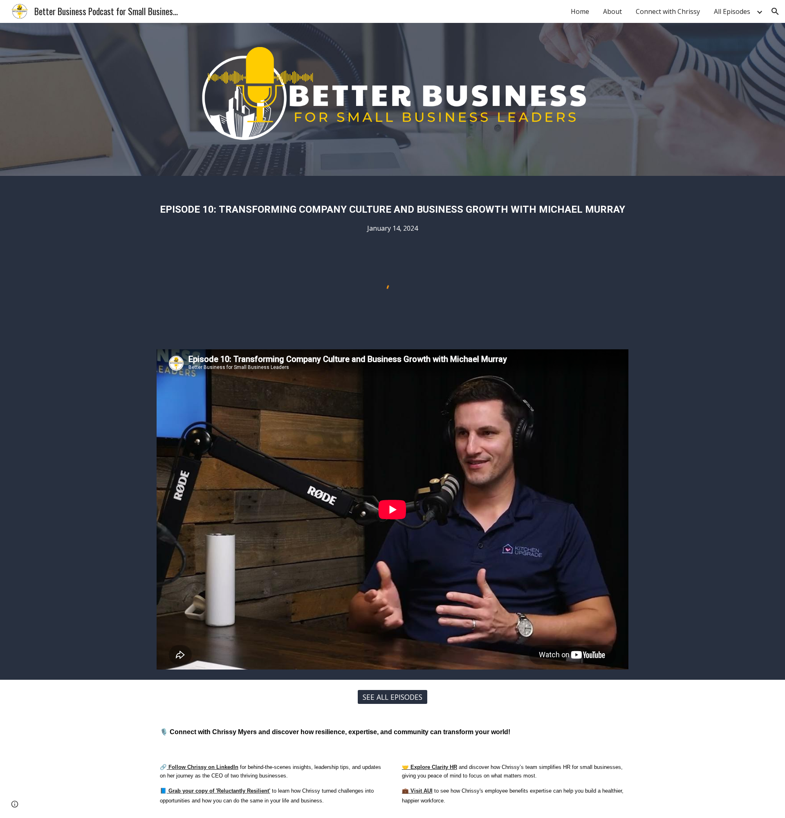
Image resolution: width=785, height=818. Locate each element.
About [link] (612, 11)
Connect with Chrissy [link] (668, 11)
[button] (775, 11)
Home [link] (580, 11)
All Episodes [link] (732, 11)
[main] (392, 213)
